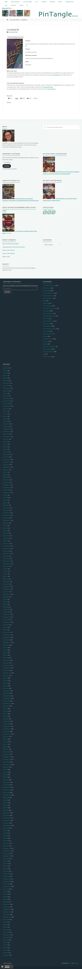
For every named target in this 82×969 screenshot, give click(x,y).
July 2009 (5, 800)
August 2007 (6, 858)
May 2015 (5, 630)
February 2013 (6, 691)
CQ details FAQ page (48, 87)
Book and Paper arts (48, 298)
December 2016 (7, 586)
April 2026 (5, 378)
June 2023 (5, 444)
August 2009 (6, 797)
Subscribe (6, 166)
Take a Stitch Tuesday (48, 351)
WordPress (76, 963)
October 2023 (6, 434)
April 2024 (5, 419)
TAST (8, 256)
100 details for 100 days (49, 285)
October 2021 (6, 490)
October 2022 (6, 464)
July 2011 (5, 739)
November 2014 (7, 637)
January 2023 (6, 457)
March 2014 (6, 658)
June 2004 (5, 945)
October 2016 (6, 591)
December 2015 (7, 614)
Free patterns (46, 323)
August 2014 (6, 645)
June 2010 (5, 772)
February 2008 (6, 843)
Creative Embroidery (48, 313)
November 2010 (7, 759)
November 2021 (7, 487)
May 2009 (5, 805)
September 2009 (7, 795)
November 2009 (7, 790)
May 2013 (5, 683)
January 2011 (6, 754)
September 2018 (7, 553)
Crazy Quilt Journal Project (50, 308)
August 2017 (6, 566)
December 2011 (7, 726)
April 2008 (5, 838)
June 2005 (5, 922)
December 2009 (7, 787)
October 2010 (6, 762)
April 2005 (5, 927)
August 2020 (6, 523)
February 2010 (6, 782)
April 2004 (5, 950)
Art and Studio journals (49, 293)
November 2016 (7, 589)
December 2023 (7, 429)
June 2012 (5, 711)
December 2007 (7, 848)
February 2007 (6, 874)
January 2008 (6, 846)
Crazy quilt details (14, 20)
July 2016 (5, 599)
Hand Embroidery (47, 326)
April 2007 (5, 868)
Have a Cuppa (46, 331)
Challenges (46, 303)
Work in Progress (47, 356)
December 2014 (7, 635)
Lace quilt (45, 336)
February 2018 (6, 558)
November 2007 (7, 851)
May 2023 (5, 447)
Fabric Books (46, 318)
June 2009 (5, 802)
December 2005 (7, 909)
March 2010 (6, 780)
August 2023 (6, 439)
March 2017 (6, 579)
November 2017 (7, 561)
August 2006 (6, 889)
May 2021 (5, 500)
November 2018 (7, 548)
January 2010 (6, 785)
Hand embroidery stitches (49, 328)
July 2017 (5, 569)
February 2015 (6, 632)
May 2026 (5, 375)
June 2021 (5, 497)
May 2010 (5, 774)
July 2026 (5, 370)
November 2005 (7, 912)
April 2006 (5, 899)
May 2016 (5, 602)
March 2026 (6, 380)
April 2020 (5, 530)
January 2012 (6, 724)
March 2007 (6, 871)
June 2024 (5, 414)
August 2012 (6, 706)
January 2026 (6, 386)
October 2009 (6, 792)
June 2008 (5, 833)
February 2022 (6, 480)
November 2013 (7, 668)
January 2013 (6, 693)
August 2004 (6, 940)
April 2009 (5, 807)
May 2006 (5, 896)
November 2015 (7, 617)
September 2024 (7, 406)
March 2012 (6, 719)
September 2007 (7, 856)
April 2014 (5, 655)
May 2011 (5, 744)
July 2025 (5, 393)
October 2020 (6, 518)
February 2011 (6, 752)
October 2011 (6, 731)
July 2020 (5, 525)
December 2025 (7, 388)
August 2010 (6, 767)
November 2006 (7, 881)
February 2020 (6, 535)
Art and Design (46, 290)
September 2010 (7, 764)
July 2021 (5, 495)
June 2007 (5, 863)
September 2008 (7, 825)
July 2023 (5, 441)
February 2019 (6, 543)
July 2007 (5, 861)
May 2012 (5, 713)
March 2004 (6, 952)
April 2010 (5, 777)
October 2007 (6, 853)
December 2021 (7, 485)
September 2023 (7, 436)
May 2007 (5, 866)
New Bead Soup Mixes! (13, 244)
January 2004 (6, 955)
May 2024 (5, 416)
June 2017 (5, 571)
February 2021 (6, 508)
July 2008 (5, 830)
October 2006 (6, 884)
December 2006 (7, 879)
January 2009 (6, 815)
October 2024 (6, 403)
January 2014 (6, 663)
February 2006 (6, 904)
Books (44, 300)
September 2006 (7, 886)
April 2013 (5, 685)
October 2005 (6, 914)
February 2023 (6, 454)
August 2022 (6, 469)
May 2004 (5, 947)
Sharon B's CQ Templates (49, 346)
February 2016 (6, 609)
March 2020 (6, 533)
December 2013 (7, 665)
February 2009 (6, 813)
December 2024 (7, 398)
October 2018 (6, 551)
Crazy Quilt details (54, 75)
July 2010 (5, 769)
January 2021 (6, 510)
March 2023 (6, 452)
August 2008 (6, 828)
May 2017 (5, 574)
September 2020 (7, 520)
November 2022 (7, 462)
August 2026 (6, 368)
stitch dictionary (51, 89)
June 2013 (5, 680)
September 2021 (7, 492)
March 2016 (6, 607)
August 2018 (6, 556)
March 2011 (6, 749)
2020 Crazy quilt (47, 288)
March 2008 (6, 841)
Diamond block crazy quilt (49, 316)
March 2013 (6, 688)
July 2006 (5, 891)
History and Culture (48, 334)
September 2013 (7, 673)
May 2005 (5, 924)
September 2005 (7, 917)
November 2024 (7, 401)
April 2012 (5, 716)
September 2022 (7, 467)
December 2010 (7, 757)
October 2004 (6, 937)
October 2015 (6, 619)
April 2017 (5, 576)
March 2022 (6, 477)
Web (44, 354)
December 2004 (7, 935)
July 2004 (5, 942)
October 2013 (6, 670)
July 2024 (5, 411)
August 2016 (6, 597)
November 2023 (7, 431)
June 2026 (5, 373)
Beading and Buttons (48, 295)
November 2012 (7, 698)
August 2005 (6, 919)
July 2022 (5, 472)
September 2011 (7, 734)
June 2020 (5, 528)
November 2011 (7, 729)
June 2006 (5, 894)
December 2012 (7, 696)
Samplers (45, 344)
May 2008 (5, 835)
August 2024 (6, 408)
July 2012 (5, 708)
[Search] (27, 5)
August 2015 (6, 624)
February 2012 (6, 721)
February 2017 (6, 581)
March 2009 (6, 810)
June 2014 (5, 650)
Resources (45, 341)
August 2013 (6, 675)
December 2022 (7, 459)
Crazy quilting (46, 311)
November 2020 (7, 515)
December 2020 (7, 513)
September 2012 (7, 703)
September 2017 (7, 563)
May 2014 (5, 652)
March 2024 (6, 421)
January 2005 (6, 932)
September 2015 (7, 622)
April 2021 (5, 503)
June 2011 (5, 741)
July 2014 (5, 647)
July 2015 (5, 627)
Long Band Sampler (48, 339)
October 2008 (6, 823)
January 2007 (6, 876)
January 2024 (6, 426)
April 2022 (5, 475)
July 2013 (5, 678)
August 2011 (6, 736)
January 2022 (6, 482)
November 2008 (7, 820)
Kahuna (70, 963)
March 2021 (6, 505)
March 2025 (6, 396)
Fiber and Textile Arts (48, 321)
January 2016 (6, 612)
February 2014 (6, 660)
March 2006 (6, 902)
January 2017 (6, 584)
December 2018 (7, 546)
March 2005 (6, 930)
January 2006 (6, 907)
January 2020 (6, 538)
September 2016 (7, 594)
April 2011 (5, 747)
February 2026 (6, 383)
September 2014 (7, 642)
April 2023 (5, 449)
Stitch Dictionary (47, 349)
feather (51, 44)
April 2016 (5, 604)
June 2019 (5, 541)
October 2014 (6, 640)
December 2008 (7, 818)
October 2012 (6, 701)
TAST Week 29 (10, 250)
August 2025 (6, 391)
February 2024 (6, 424)
